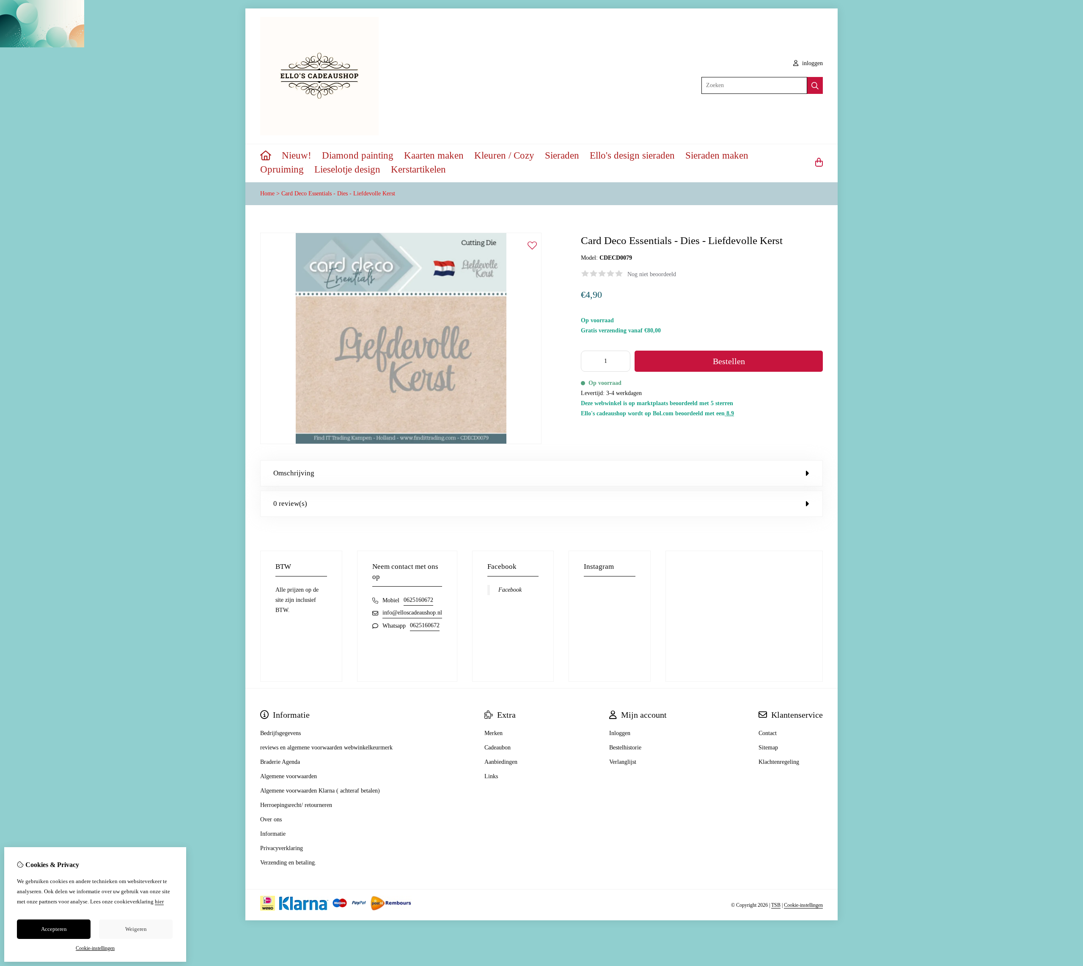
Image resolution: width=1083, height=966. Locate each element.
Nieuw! (296, 155)
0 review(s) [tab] (290, 503)
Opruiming (282, 169)
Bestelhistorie (625, 747)
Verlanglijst (622, 762)
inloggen (811, 63)
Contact (768, 733)
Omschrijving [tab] (293, 473)
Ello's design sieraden (632, 155)
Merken (493, 733)
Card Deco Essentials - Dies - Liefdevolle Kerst (338, 193)
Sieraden (562, 155)
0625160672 (418, 600)
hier (159, 901)
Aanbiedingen (500, 762)
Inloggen (619, 733)
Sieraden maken (716, 155)
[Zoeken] (815, 85)
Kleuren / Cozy (504, 155)
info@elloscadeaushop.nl (412, 612)
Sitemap (768, 747)
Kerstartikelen (418, 169)
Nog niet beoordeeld (651, 274)
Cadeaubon (497, 747)
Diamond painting (357, 155)
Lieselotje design (347, 169)
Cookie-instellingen (803, 905)
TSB (776, 905)
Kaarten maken (434, 155)
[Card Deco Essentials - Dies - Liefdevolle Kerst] (401, 442)
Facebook (510, 590)
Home (267, 193)
